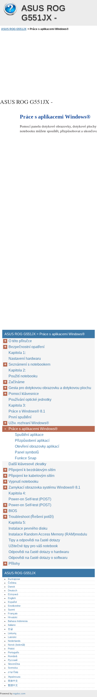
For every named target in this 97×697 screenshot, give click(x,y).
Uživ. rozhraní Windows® (29, 423)
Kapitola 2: (18, 370)
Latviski (12, 637)
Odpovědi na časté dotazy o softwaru (38, 558)
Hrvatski (12, 617)
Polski (11, 648)
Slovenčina (14, 664)
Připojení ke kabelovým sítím (31, 476)
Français (13, 613)
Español (12, 602)
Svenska (13, 667)
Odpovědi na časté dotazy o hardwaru (39, 552)
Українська (14, 676)
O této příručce (20, 341)
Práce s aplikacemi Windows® (33, 429)
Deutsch (12, 590)
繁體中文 (13, 685)
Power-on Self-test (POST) (30, 499)
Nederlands (14, 641)
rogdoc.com (19, 693)
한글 (10, 629)
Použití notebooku (23, 376)
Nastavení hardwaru (25, 358)
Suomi (11, 609)
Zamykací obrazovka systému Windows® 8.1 (44, 487)
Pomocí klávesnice (24, 394)
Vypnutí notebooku (23, 481)
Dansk (11, 586)
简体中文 (13, 680)
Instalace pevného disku (28, 528)
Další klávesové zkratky (27, 464)
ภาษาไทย (13, 672)
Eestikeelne (14, 605)
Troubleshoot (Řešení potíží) (31, 517)
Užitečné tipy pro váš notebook (33, 546)
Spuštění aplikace (29, 435)
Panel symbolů (27, 452)
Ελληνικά (13, 594)
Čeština (12, 582)
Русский (12, 660)
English (12, 598)
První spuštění (20, 417)
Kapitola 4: (18, 493)
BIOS (13, 511)
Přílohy (14, 563)
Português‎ (13, 652)
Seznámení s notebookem (29, 364)
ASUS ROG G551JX (10, 9)
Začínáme (17, 382)
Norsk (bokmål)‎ (16, 644)
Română (12, 656)
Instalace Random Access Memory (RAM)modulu (48, 534)
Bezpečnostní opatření (26, 347)
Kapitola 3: (18, 405)
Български (14, 579)
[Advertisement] (48, 64)
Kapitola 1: (17, 353)
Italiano (12, 625)
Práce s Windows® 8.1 (27, 411)
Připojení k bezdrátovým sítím (32, 470)
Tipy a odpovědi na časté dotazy (34, 540)
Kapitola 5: (17, 522)
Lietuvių (12, 633)
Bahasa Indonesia (18, 621)
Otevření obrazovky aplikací (37, 446)
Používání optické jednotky (30, 399)
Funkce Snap (25, 458)
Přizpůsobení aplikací (32, 440)
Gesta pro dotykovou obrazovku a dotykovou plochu (50, 388)
